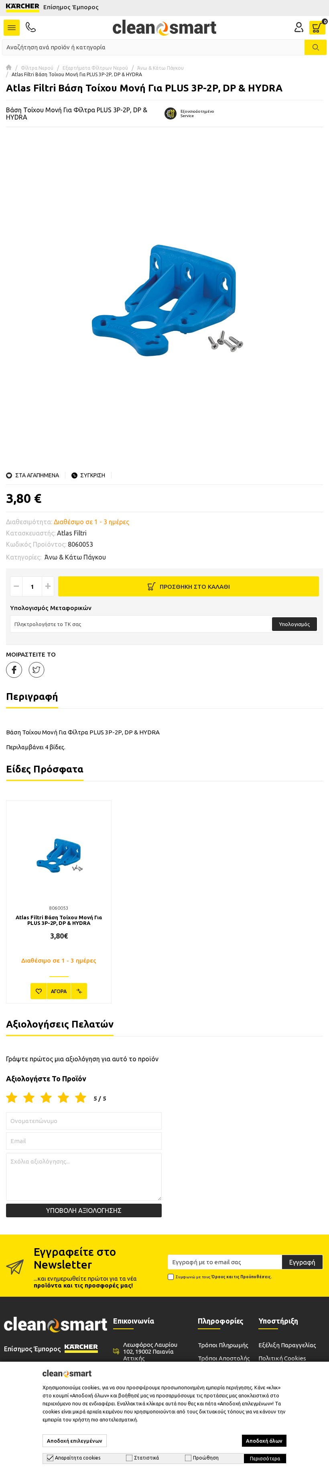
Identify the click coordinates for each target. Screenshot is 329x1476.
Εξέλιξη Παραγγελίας (287, 1345)
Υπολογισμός (294, 624)
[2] (29, 1098)
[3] (46, 1098)
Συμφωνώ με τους (224, 1277)
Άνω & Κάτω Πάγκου (160, 68)
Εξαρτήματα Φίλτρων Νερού (95, 68)
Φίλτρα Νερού (37, 68)
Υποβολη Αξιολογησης (84, 1210)
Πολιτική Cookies (282, 1358)
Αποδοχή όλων (264, 1441)
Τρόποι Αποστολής (224, 1358)
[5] (80, 1098)
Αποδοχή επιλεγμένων (74, 1441)
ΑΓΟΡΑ (59, 991)
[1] (11, 1098)
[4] (63, 1098)
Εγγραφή (302, 1262)
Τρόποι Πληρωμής (223, 1345)
